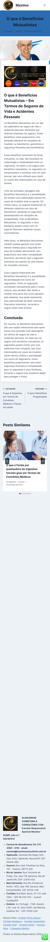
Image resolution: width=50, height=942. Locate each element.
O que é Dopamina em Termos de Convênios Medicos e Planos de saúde (12, 398)
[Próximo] (43, 461)
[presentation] (25, 445)
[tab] (20, 493)
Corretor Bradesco (12, 921)
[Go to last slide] (7, 461)
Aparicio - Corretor (14, 31)
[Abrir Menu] (44, 5)
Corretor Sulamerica (34, 921)
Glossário (18, 14)
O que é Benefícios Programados (37, 393)
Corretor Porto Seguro (29, 918)
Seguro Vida (30, 14)
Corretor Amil (10, 925)
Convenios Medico (19, 928)
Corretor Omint (26, 925)
